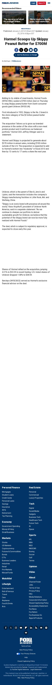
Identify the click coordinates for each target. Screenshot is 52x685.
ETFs (4, 558)
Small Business (8, 532)
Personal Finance (11, 487)
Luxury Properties (36, 498)
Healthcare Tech (35, 520)
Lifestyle (6, 584)
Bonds (4, 555)
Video (32, 572)
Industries (6, 564)
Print (31, 50)
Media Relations (35, 597)
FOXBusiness (16, 61)
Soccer (32, 555)
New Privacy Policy (26, 650)
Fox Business (10, 3)
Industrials (26, 29)
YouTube (21, 628)
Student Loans (8, 495)
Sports (32, 535)
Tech (31, 503)
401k (4, 510)
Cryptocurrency (8, 548)
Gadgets (32, 514)
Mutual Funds (7, 573)
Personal (32, 492)
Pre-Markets (7, 570)
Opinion (33, 566)
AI (30, 526)
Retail (4, 567)
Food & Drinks (7, 603)
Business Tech (35, 517)
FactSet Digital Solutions (20, 669)
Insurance (6, 507)
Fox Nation (33, 612)
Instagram (16, 628)
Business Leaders (9, 561)
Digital (31, 508)
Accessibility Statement (38, 606)
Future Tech (33, 523)
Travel (4, 594)
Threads (26, 50)
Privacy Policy (34, 591)
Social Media (34, 511)
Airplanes (6, 600)
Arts (3, 606)
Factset (24, 667)
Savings (5, 504)
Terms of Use (34, 588)
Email (36, 50)
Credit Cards (7, 498)
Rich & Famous (8, 591)
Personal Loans (8, 501)
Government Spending (11, 526)
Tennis (31, 561)
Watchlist (7, 578)
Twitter (21, 50)
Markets (6, 538)
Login (33, 3)
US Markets (6, 545)
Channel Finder (35, 582)
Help (26, 657)
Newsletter (41, 628)
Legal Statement (36, 669)
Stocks (4, 542)
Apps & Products (35, 618)
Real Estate (35, 487)
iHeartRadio (26, 633)
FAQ (30, 594)
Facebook (16, 50)
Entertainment (8, 588)
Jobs (31, 585)
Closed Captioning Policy (38, 603)
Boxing (31, 551)
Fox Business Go (35, 615)
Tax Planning (7, 516)
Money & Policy (8, 529)
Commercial (34, 495)
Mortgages (6, 492)
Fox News (33, 609)
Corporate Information (38, 600)
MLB (31, 545)
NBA (31, 542)
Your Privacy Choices (28, 654)
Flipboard (26, 628)
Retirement (6, 513)
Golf (30, 558)
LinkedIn (31, 628)
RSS (36, 628)
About (32, 577)
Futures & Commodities (11, 551)
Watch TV (41, 3)
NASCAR (32, 548)
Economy (7, 522)
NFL (30, 539)
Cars (4, 597)
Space (31, 529)
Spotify (46, 628)
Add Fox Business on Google (27, 55)
